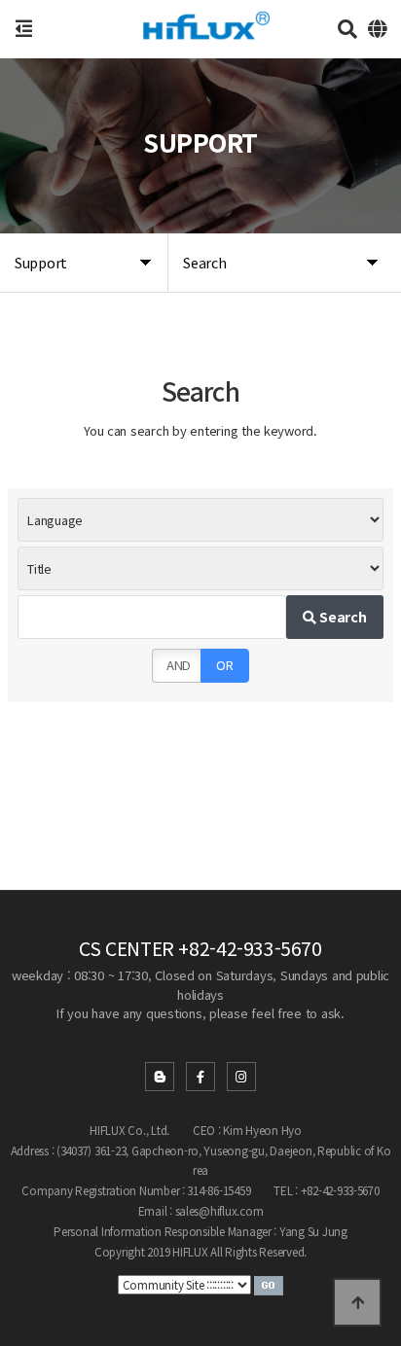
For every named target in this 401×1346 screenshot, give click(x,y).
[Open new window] (268, 1283)
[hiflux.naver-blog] (159, 1076)
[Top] (357, 1302)
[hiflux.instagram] (241, 1076)
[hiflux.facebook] (200, 1076)
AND (178, 664)
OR (224, 664)
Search (341, 616)
